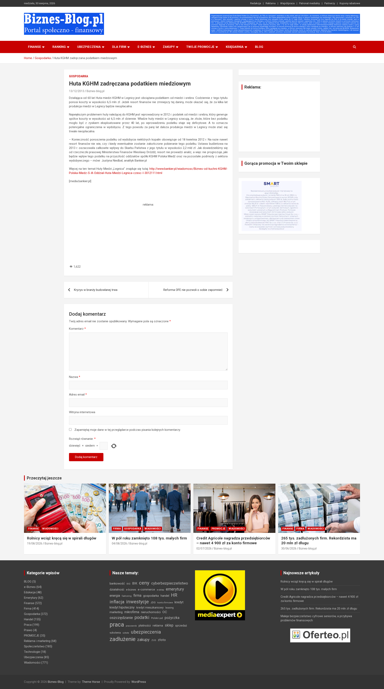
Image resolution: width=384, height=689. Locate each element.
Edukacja (30, 592)
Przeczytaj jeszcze (44, 478)
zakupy (143, 639)
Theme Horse (91, 682)
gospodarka (151, 596)
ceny (144, 583)
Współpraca (287, 3)
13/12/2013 (76, 91)
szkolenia (115, 632)
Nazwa (74, 377)
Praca (28, 625)
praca (117, 624)
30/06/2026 (288, 548)
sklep (169, 625)
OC (164, 612)
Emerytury (30, 598)
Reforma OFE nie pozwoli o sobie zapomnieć (193, 290)
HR (174, 595)
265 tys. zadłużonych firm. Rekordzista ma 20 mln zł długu (319, 608)
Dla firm (119, 47)
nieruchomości (151, 612)
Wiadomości (50, 528)
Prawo (28, 630)
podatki (142, 617)
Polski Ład (157, 618)
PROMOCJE (218, 528)
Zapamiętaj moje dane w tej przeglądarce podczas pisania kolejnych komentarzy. (127, 430)
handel (165, 596)
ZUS (153, 640)
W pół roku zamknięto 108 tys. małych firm (149, 538)
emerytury (175, 589)
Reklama (271, 3)
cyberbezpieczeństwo (169, 583)
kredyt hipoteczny (122, 607)
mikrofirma (131, 612)
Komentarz (77, 328)
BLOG (259, 47)
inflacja (117, 602)
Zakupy (169, 47)
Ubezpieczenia (89, 47)
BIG (128, 583)
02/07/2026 (204, 548)
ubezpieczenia (146, 632)
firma (137, 596)
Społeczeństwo (34, 646)
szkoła (126, 633)
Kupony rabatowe (350, 3)
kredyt (179, 602)
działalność (117, 589)
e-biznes (144, 47)
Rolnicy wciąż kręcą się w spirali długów (61, 538)
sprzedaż (181, 625)
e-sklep (160, 589)
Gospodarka (78, 76)
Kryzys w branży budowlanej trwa (95, 290)
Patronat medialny (309, 3)
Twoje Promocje (200, 47)
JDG (153, 602)
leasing (169, 607)
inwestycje (137, 602)
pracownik (131, 625)
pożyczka (172, 618)
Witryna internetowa (82, 412)
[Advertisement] (148, 235)
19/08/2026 (34, 543)
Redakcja (255, 3)
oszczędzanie (121, 617)
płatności (145, 625)
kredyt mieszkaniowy (150, 607)
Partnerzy (329, 3)
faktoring (127, 596)
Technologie (32, 652)
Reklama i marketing (37, 641)
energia (115, 596)
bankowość (117, 583)
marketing (116, 612)
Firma (117, 528)
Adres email (78, 394)
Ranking (59, 47)
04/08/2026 (119, 543)
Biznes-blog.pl (95, 91)
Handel (28, 619)
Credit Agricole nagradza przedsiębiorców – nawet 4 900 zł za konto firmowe (233, 540)
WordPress (138, 682)
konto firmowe (165, 602)
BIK (134, 583)
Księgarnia (235, 47)
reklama (158, 625)
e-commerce (146, 589)
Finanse (34, 47)
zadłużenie (122, 639)
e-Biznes (30, 587)
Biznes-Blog (56, 682)
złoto (162, 640)
